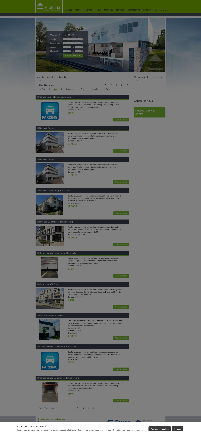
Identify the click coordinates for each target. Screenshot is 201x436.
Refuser (177, 429)
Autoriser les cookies (160, 429)
